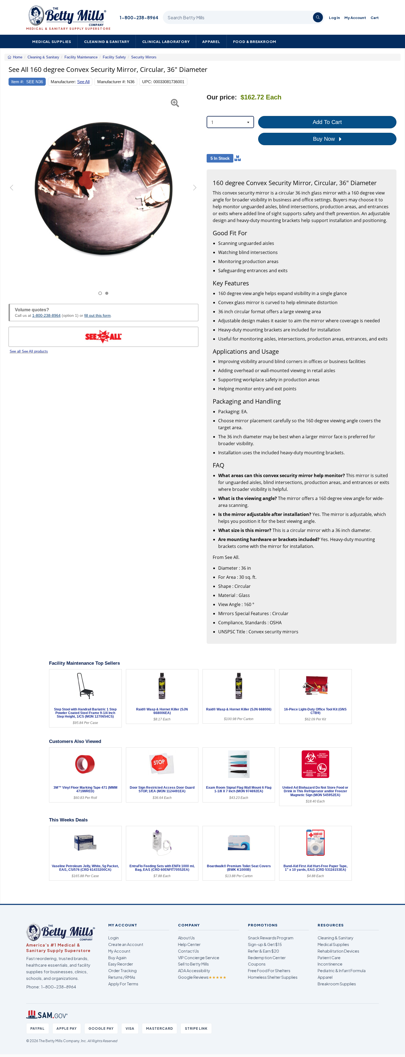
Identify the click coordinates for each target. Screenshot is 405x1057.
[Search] (318, 17)
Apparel (211, 41)
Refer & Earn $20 (263, 950)
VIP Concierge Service (198, 957)
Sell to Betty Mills (193, 963)
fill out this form (97, 315)
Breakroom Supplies (337, 983)
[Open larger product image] (103, 188)
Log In (334, 17)
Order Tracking (122, 970)
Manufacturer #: (111, 81)
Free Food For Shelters (269, 970)
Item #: (17, 81)
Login (113, 937)
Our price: (222, 97)
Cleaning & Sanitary (106, 41)
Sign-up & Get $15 (265, 944)
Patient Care (329, 957)
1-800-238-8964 (139, 17)
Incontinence (330, 963)
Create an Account (125, 944)
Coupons (257, 963)
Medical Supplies (51, 41)
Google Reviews (202, 977)
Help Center (189, 944)
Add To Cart (327, 122)
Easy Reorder (120, 963)
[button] (15, 194)
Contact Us (188, 950)
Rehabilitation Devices (338, 950)
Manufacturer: (63, 81)
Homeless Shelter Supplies (273, 977)
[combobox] (230, 122)
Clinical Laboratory (166, 41)
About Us (186, 937)
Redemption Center (267, 957)
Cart (375, 17)
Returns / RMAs (121, 977)
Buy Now (324, 139)
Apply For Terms (123, 983)
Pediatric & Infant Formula (342, 970)
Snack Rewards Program (270, 937)
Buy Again (117, 957)
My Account (355, 17)
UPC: (147, 81)
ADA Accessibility (194, 970)
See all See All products (29, 351)
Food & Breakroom (255, 41)
